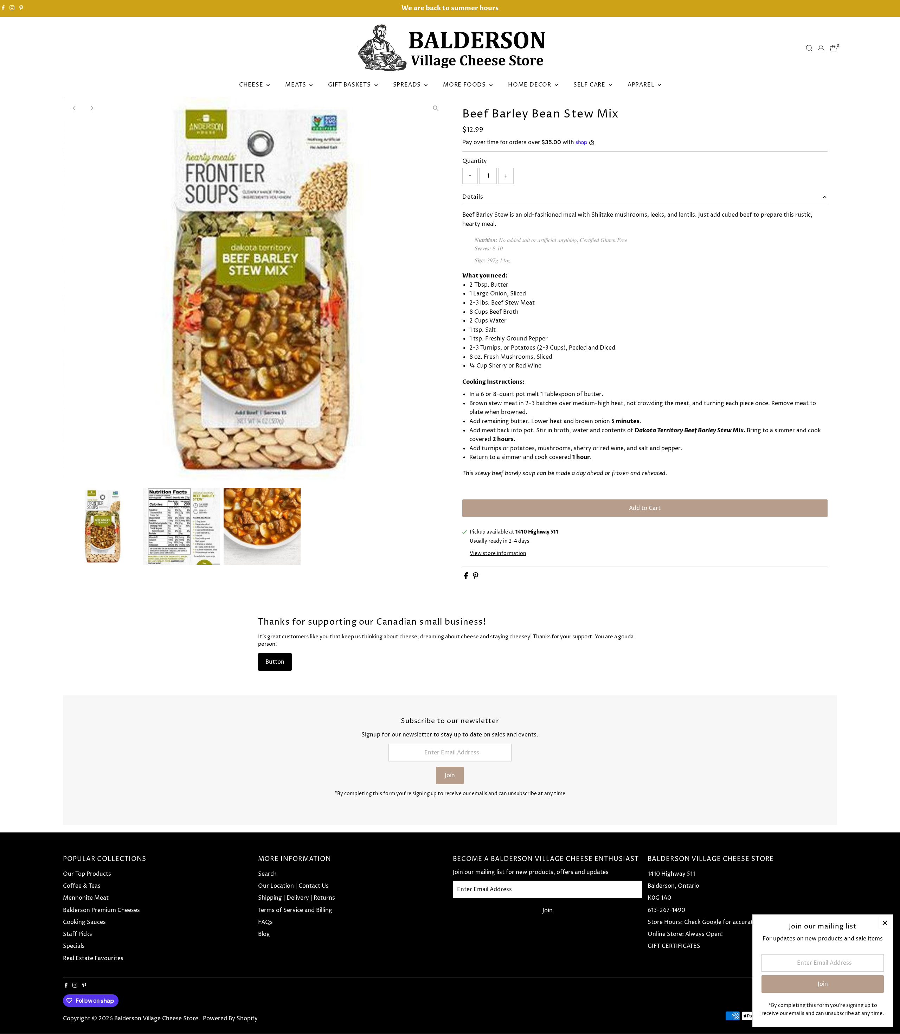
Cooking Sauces (84, 922)
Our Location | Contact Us (293, 886)
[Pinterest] (21, 8)
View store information (498, 553)
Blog (264, 934)
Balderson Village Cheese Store (156, 1018)
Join (450, 775)
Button (274, 662)
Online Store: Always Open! (685, 934)
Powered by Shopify (230, 1018)
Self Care (590, 85)
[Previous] (74, 108)
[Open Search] (809, 48)
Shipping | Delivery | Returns (296, 898)
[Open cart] (833, 48)
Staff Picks (77, 934)
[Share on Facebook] (466, 577)
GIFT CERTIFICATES (674, 946)
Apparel (642, 85)
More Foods (465, 85)
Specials (74, 946)
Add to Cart (645, 508)
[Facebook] (3, 8)
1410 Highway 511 (671, 874)
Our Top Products (87, 874)
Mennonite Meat (86, 898)
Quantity (474, 161)
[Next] (91, 108)
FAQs (265, 922)
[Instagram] (12, 8)
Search (267, 874)
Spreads (408, 85)
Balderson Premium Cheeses (101, 910)
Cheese (252, 85)
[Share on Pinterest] (475, 577)
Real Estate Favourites (93, 958)
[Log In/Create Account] (821, 48)
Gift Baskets (350, 85)
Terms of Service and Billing (295, 910)
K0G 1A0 (659, 898)
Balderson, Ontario (673, 886)
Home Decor (530, 85)
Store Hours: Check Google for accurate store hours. (719, 922)
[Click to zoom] (436, 108)
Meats (296, 85)
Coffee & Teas (82, 886)
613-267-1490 (666, 910)
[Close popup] (885, 923)
